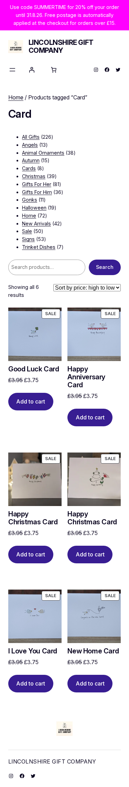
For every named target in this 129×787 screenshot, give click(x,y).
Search (105, 267)
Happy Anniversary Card (86, 377)
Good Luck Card (33, 369)
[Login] (32, 70)
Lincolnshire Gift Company (61, 46)
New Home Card (93, 651)
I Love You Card (32, 651)
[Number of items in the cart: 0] (54, 70)
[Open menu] (12, 70)
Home (15, 97)
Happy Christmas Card (32, 518)
